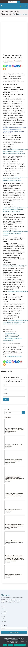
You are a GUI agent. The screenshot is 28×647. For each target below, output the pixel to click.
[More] (4, 69)
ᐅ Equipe (3, 618)
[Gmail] (21, 66)
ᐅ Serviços (3, 608)
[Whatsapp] (4, 66)
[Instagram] (13, 66)
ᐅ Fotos (3, 616)
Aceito (5, 644)
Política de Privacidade (20, 644)
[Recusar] (26, 641)
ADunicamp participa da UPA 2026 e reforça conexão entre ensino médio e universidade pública (14, 430)
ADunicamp (5, 595)
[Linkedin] (18, 66)
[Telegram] (7, 66)
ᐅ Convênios (4, 611)
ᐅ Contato (3, 621)
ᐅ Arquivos (3, 613)
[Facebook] (15, 66)
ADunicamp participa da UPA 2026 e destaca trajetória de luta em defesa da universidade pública (14, 526)
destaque (25, 14)
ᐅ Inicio (2, 606)
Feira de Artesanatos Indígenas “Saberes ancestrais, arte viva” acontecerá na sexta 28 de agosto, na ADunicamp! (14, 477)
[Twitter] (10, 66)
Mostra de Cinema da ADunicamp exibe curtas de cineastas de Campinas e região (13, 461)
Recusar (11, 644)
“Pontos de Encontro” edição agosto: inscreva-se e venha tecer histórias (14, 541)
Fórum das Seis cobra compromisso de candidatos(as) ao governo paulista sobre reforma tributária (14, 495)
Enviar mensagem (14, 632)
